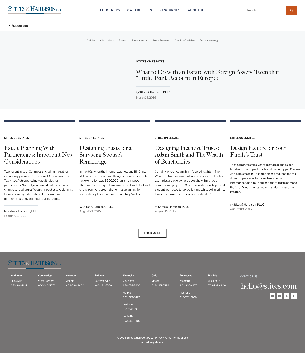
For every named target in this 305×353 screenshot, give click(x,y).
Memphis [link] (185, 280)
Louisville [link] (128, 316)
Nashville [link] (185, 292)
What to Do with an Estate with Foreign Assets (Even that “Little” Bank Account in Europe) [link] (207, 75)
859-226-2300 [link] (131, 308)
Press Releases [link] (161, 40)
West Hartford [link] (46, 280)
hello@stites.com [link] (269, 286)
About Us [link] (197, 10)
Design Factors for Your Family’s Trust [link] (258, 151)
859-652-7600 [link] (131, 285)
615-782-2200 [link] (188, 297)
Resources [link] (170, 10)
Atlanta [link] (70, 280)
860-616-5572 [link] (46, 285)
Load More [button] (152, 233)
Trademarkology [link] (209, 40)
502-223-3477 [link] (131, 297)
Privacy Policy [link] (163, 337)
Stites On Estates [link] (150, 61)
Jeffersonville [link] (102, 280)
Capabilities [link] (139, 10)
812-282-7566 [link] (103, 285)
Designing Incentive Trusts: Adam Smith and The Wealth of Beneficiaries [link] (189, 155)
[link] (34, 10)
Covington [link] (128, 280)
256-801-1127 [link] (19, 285)
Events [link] (123, 40)
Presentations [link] (140, 40)
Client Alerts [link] (107, 40)
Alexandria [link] (214, 280)
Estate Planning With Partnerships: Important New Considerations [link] (38, 155)
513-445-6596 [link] (160, 285)
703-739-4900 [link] (217, 285)
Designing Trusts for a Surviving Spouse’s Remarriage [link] (105, 155)
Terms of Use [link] (180, 337)
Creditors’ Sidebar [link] (185, 40)
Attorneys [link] (109, 10)
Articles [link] (91, 40)
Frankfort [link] (128, 292)
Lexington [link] (128, 304)
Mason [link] (155, 280)
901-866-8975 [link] (188, 285)
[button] (291, 10)
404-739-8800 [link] (75, 285)
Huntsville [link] (16, 280)
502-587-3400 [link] (132, 320)
